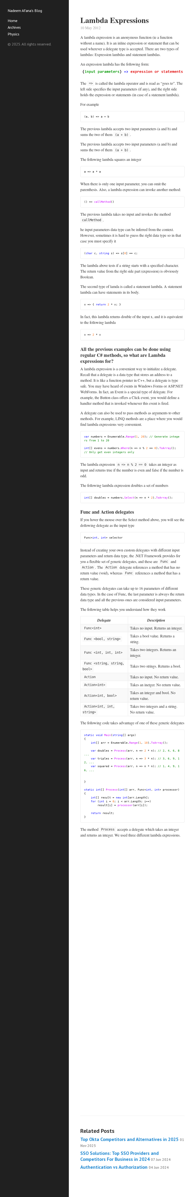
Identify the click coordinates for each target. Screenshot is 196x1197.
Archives (14, 27)
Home (12, 20)
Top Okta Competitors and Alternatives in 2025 (132, 1142)
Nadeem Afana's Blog (25, 10)
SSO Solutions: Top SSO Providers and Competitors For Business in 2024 (125, 1156)
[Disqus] (132, 919)
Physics (13, 34)
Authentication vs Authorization (124, 1167)
